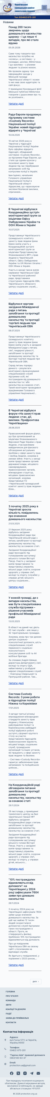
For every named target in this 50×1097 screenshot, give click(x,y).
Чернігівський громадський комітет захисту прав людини (25, 7)
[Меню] (44, 7)
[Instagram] (25, 1073)
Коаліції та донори (16, 1009)
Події (8, 1013)
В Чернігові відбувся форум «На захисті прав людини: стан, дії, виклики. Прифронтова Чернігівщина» (24, 417)
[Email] (38, 1073)
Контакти (11, 1022)
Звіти (8, 1005)
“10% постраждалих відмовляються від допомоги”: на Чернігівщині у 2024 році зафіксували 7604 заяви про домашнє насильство (24, 889)
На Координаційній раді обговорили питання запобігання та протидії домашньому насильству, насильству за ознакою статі (25, 793)
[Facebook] (11, 1073)
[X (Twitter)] (18, 1073)
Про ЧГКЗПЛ (12, 996)
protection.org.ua (29, 1093)
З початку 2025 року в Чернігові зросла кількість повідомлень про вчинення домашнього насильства (25, 513)
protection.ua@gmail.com (23, 1065)
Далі (35, 982)
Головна (10, 991)
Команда (11, 1000)
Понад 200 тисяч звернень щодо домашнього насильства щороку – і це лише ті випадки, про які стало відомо (25, 35)
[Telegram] (31, 1073)
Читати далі (16, 103)
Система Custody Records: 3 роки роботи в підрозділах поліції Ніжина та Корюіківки (24, 698)
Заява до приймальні (17, 1018)
